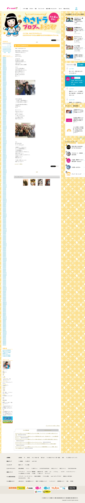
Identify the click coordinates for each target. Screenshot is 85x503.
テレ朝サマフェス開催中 (7, 352)
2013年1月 (4, 256)
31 (10, 50)
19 (4, 49)
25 (3, 50)
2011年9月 (4, 276)
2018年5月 (4, 178)
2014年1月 (4, 242)
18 (3, 49)
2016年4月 (4, 209)
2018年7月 (4, 176)
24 (10, 49)
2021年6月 (4, 133)
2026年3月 (4, 63)
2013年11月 (5, 244)
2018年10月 (5, 172)
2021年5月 (4, 134)
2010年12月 (5, 287)
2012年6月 (4, 265)
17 (10, 47)
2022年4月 (4, 121)
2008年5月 (4, 325)
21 (6, 49)
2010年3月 (4, 298)
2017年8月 (4, 189)
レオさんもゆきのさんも (22, 45)
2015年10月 (5, 216)
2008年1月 (4, 330)
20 (5, 49)
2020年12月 (5, 140)
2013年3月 (4, 254)
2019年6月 (4, 162)
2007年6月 (4, 338)
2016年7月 (4, 205)
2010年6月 (4, 294)
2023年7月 (4, 102)
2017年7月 (4, 190)
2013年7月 (4, 249)
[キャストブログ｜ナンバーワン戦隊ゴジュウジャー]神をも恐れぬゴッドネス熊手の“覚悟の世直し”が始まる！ (36, 439)
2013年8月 (4, 248)
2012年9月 (4, 261)
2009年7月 (4, 308)
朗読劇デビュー (5, 353)
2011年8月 (4, 277)
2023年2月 (4, 108)
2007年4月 (4, 341)
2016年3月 (4, 210)
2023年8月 (4, 101)
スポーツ (60, 8)
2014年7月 (4, 234)
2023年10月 (5, 99)
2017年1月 (4, 198)
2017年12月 (5, 184)
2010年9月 (4, 291)
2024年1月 (4, 95)
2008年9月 (4, 320)
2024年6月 (4, 89)
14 (6, 47)
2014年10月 (5, 231)
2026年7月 (4, 58)
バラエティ (31, 8)
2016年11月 (5, 200)
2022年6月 (4, 118)
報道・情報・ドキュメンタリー (51, 8)
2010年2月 (4, 299)
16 (9, 47)
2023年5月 (4, 105)
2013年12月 (5, 243)
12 (4, 47)
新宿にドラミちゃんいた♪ (7, 351)
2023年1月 (4, 110)
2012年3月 (4, 269)
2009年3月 (4, 313)
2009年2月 (4, 314)
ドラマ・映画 (25, 8)
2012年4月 (4, 267)
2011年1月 (4, 286)
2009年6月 (4, 309)
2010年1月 (4, 300)
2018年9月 (4, 173)
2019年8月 (4, 160)
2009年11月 (5, 303)
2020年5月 (4, 149)
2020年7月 (4, 146)
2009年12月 (5, 302)
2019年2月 (4, 167)
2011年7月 (4, 278)
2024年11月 (5, 83)
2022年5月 (4, 119)
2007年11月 (5, 332)
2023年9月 (4, 100)
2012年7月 (4, 264)
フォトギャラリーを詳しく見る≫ (53, 425)
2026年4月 (4, 62)
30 (9, 50)
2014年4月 (4, 238)
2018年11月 (5, 171)
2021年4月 (4, 135)
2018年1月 (4, 183)
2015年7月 (4, 220)
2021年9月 (4, 129)
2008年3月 (4, 327)
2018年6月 (4, 177)
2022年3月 (4, 122)
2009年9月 (4, 305)
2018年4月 (4, 179)
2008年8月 (4, 321)
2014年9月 (4, 232)
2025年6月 (4, 74)
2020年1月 (4, 154)
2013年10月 (5, 245)
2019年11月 (5, 156)
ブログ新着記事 (26, 430)
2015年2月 (4, 226)
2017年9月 (4, 188)
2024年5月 (4, 90)
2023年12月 (5, 96)
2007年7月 (4, 337)
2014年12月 (5, 228)
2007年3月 (4, 342)
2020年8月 (4, 145)
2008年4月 (4, 326)
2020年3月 (4, 151)
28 (6, 50)
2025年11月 (5, 68)
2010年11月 (5, 288)
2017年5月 (4, 193)
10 (10, 46)
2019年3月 (4, 166)
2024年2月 (4, 94)
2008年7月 (4, 322)
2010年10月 (5, 289)
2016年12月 (5, 199)
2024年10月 (5, 84)
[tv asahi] (12, 8)
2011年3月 (4, 283)
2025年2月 (4, 79)
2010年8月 (4, 292)
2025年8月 (4, 72)
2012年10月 (5, 260)
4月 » (9, 52)
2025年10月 (5, 69)
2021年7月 (4, 132)
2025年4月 (4, 77)
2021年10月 (5, 128)
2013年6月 (4, 250)
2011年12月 (5, 272)
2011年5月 (4, 281)
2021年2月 (4, 138)
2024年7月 (4, 88)
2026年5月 (4, 61)
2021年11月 (5, 127)
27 (5, 50)
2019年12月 (5, 155)
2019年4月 (4, 165)
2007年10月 (5, 333)
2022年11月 (5, 112)
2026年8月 (4, 57)
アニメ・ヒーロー (41, 8)
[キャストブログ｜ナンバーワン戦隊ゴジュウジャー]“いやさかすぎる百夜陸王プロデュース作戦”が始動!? (35, 443)
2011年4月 (4, 282)
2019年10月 (5, 157)
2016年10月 (5, 201)
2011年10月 (5, 275)
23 (9, 49)
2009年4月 (4, 311)
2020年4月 (4, 150)
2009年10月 (5, 304)
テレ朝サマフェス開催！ (7, 356)
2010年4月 (4, 297)
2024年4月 (4, 91)
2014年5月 (4, 237)
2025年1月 (4, 80)
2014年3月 (4, 239)
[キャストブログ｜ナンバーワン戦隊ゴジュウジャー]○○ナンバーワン (28, 442)
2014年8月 (4, 233)
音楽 (35, 8)
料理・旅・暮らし (66, 8)
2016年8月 (4, 204)
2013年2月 (4, 255)
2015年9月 (4, 217)
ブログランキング (47, 430)
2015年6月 (4, 221)
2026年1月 (4, 66)
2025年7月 (4, 73)
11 (3, 47)
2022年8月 (4, 116)
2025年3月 (4, 78)
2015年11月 (5, 215)
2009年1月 (4, 315)
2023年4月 (4, 106)
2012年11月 (5, 259)
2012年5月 (4, 266)
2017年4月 (4, 194)
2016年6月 (4, 206)
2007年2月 (4, 343)
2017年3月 (4, 195)
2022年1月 (4, 124)
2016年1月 (4, 212)
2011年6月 (4, 280)
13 (5, 47)
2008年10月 (5, 319)
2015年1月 (4, 227)
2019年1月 (4, 168)
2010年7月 (4, 293)
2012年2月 (4, 270)
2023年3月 (4, 107)
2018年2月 (4, 182)
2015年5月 (4, 222)
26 (4, 50)
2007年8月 (4, 336)
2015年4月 (4, 223)
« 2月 (5, 52)
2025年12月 (5, 67)
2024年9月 (4, 85)
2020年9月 (4, 144)
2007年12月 (5, 331)
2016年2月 (4, 211)
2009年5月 (4, 310)
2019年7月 (4, 161)
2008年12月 (5, 316)
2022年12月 (5, 111)
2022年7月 (4, 117)
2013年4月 (4, 253)
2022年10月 (5, 113)
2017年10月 (5, 187)
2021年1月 (4, 139)
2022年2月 (4, 123)
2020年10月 (5, 143)
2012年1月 (4, 271)
